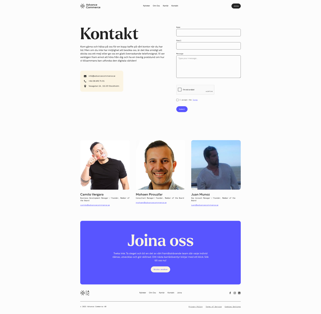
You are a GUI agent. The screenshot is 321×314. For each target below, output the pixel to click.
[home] (90, 6)
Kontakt (174, 6)
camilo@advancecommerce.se (95, 205)
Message (179, 54)
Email (178, 40)
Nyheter (146, 6)
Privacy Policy (196, 307)
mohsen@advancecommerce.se (151, 203)
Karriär (165, 6)
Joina (236, 6)
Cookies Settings (233, 307)
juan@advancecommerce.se (204, 205)
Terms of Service (214, 307)
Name (178, 27)
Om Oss (156, 6)
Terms (195, 100)
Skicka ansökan (160, 269)
